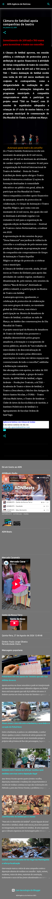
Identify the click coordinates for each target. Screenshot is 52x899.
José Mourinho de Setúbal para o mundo (18, 817)
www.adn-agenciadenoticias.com (16, 427)
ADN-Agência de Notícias (19, 4)
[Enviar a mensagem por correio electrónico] (4, 431)
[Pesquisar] (48, 4)
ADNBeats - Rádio (21, 514)
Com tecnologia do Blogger (27, 890)
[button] (4, 32)
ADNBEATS (7, 514)
